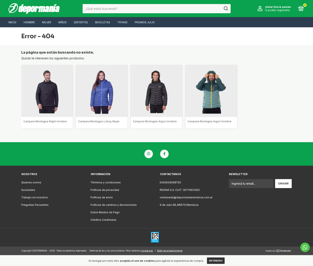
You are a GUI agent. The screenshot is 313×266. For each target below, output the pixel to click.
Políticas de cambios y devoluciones (113, 204)
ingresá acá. (147, 250)
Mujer (46, 22)
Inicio (12, 22)
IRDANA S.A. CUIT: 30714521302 (180, 189)
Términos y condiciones (105, 182)
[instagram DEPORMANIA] (148, 154)
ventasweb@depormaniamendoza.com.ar (186, 197)
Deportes (81, 22)
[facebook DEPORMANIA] (164, 154)
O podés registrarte (277, 10)
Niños (62, 22)
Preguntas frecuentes (35, 204)
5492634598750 (170, 182)
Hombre (29, 22)
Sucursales (28, 189)
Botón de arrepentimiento (169, 250)
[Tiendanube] (278, 251)
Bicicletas (102, 22)
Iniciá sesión (282, 7)
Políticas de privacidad (104, 189)
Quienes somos (31, 182)
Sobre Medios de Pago (105, 212)
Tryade (122, 22)
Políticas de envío (101, 197)
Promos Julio (145, 22)
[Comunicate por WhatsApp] (305, 247)
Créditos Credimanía (103, 219)
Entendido (216, 260)
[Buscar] (225, 8)
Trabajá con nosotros (34, 197)
